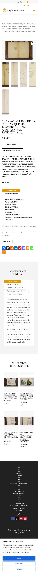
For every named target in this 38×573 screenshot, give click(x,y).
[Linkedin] (16, 248)
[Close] (36, 540)
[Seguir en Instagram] (25, 518)
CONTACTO (7, 241)
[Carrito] (24, 5)
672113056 (19, 475)
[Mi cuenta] (27, 2)
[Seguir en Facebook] (13, 518)
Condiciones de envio (15, 287)
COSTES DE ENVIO (11, 194)
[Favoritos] (28, 5)
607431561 (19, 473)
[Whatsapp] (31, 248)
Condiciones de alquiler (16, 294)
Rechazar (19, 569)
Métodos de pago (13, 284)
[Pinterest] (19, 248)
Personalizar (19, 564)
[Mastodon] (23, 248)
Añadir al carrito (11, 144)
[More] (4, 252)
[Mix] (27, 248)
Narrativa (19, 26)
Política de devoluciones (16, 291)
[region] (19, 556)
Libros (9, 24)
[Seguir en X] (17, 518)
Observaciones (12, 281)
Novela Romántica (29, 26)
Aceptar (19, 558)
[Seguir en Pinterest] (21, 518)
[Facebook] (4, 248)
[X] (8, 248)
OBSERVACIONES (11, 190)
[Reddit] (12, 248)
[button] (33, 43)
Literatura (12, 26)
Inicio (3, 24)
